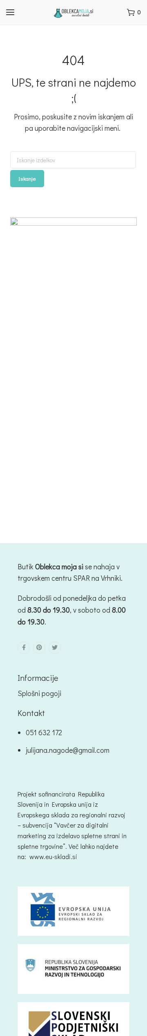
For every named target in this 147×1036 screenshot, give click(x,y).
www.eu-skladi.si (53, 856)
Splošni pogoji (39, 693)
